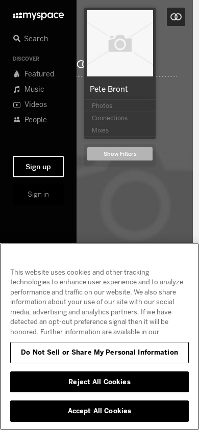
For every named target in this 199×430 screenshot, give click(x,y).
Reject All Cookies (99, 381)
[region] (99, 336)
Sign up (38, 166)
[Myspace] (38, 13)
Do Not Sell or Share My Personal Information (99, 352)
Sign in (38, 194)
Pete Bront (109, 89)
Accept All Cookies (99, 410)
